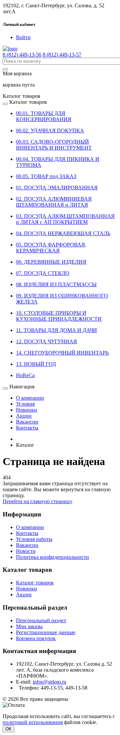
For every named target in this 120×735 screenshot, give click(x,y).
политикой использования (33, 722)
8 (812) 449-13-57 (62, 54)
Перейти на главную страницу (37, 501)
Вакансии (27, 422)
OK (8, 728)
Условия (25, 404)
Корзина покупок (36, 638)
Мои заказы (29, 626)
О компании (30, 398)
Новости (26, 551)
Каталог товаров (35, 582)
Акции (24, 416)
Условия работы (34, 539)
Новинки (26, 410)
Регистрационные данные (45, 632)
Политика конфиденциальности (52, 557)
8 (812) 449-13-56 (22, 54)
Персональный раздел (41, 620)
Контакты (27, 428)
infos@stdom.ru (49, 682)
